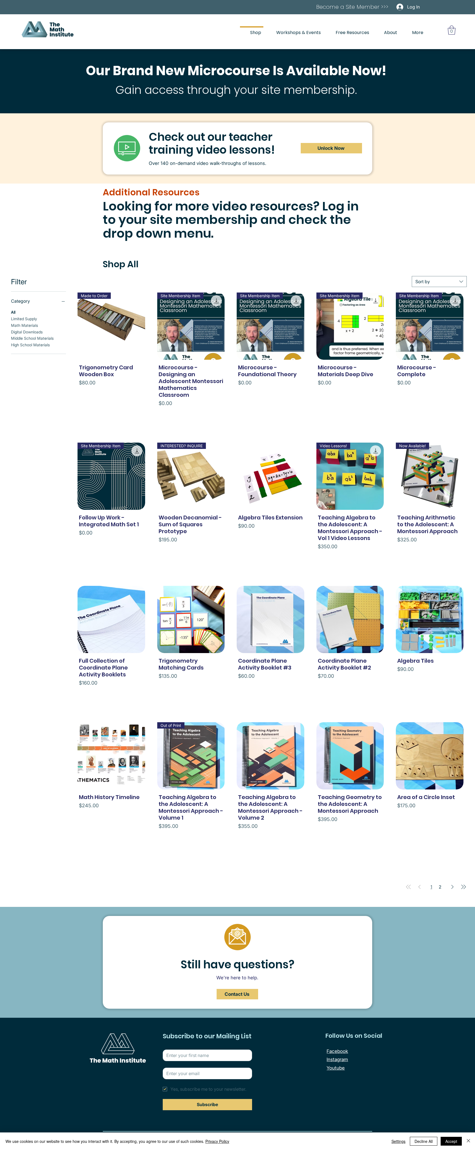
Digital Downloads (27, 331)
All (13, 312)
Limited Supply (24, 318)
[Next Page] (452, 886)
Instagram (337, 1059)
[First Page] (408, 886)
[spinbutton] (111, 415)
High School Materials (30, 344)
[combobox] (439, 281)
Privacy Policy (217, 1141)
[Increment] (139, 415)
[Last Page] (463, 886)
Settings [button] (398, 1141)
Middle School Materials (32, 338)
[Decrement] (83, 415)
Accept (451, 1141)
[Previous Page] (419, 886)
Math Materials (24, 325)
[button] (451, 30)
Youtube (336, 1068)
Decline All (424, 1141)
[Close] (468, 1141)
